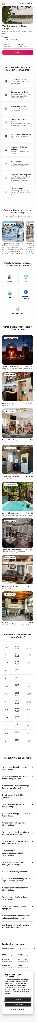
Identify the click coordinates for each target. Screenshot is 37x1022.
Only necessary (18, 1004)
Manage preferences (17, 1009)
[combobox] (18, 40)
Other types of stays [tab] (24, 948)
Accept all (18, 999)
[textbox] (10, 46)
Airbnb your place (26, 3)
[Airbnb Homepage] (3, 3)
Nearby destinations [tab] (8, 948)
